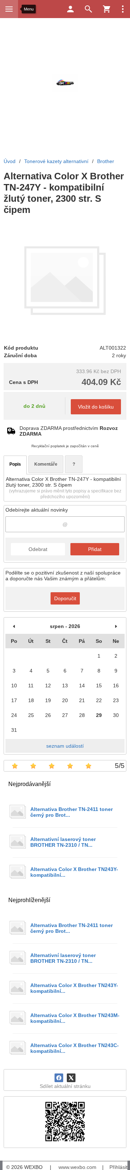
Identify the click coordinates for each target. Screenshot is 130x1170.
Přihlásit (118, 1167)
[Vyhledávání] (88, 9)
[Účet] (70, 9)
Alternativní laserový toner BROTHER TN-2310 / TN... (63, 842)
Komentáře (45, 464)
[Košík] (107, 9)
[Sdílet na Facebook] (59, 1077)
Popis (15, 464)
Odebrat (38, 549)
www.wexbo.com (77, 1167)
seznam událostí (65, 746)
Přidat (94, 549)
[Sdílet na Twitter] (71, 1077)
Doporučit (65, 598)
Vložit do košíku (96, 407)
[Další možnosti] (123, 9)
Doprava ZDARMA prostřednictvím (69, 431)
